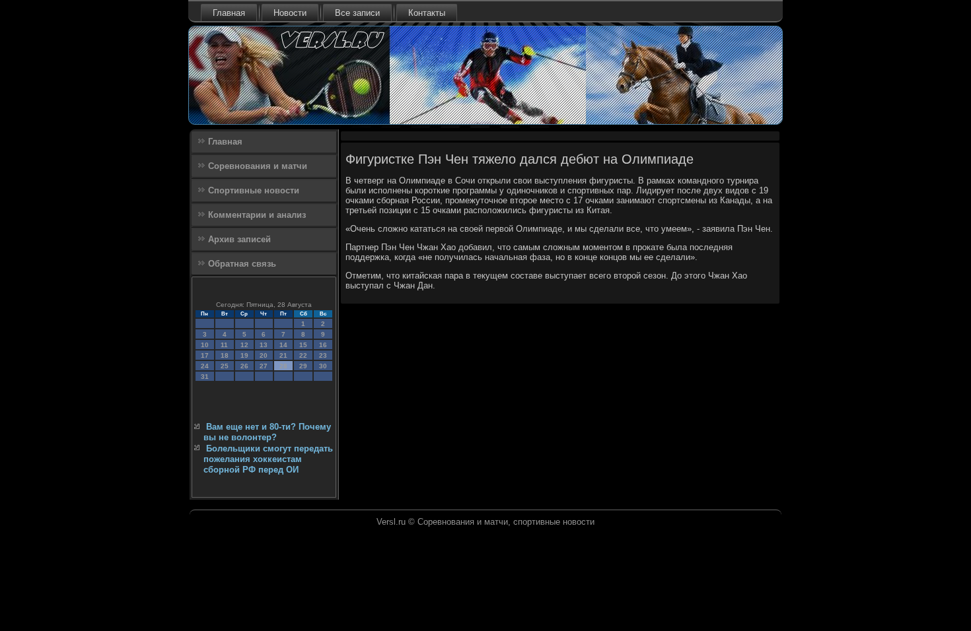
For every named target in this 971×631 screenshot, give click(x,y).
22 (303, 355)
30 (323, 366)
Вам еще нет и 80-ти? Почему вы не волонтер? (267, 432)
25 (225, 366)
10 (205, 345)
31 (205, 376)
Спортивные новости (253, 190)
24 (205, 366)
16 (323, 345)
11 (224, 345)
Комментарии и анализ (257, 215)
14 (283, 345)
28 (283, 366)
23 (323, 355)
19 (244, 355)
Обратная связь (242, 264)
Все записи (357, 13)
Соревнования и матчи (257, 166)
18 (225, 355)
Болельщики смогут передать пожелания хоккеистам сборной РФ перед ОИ (268, 459)
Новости (289, 13)
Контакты (426, 13)
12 (244, 345)
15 (303, 345)
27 (264, 366)
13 (264, 345)
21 (283, 355)
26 (244, 366)
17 (205, 355)
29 (303, 366)
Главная (229, 13)
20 (264, 355)
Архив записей (239, 239)
